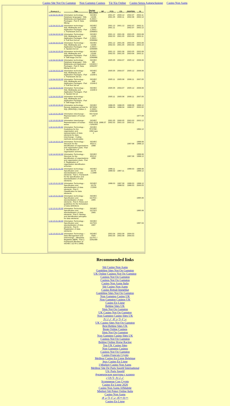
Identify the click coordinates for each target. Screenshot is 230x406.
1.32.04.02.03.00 (56, 43)
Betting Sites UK (115, 306)
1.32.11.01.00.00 (56, 127)
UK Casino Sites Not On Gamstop (115, 322)
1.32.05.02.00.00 (56, 105)
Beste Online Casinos (115, 329)
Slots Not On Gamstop (115, 309)
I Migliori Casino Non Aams (115, 364)
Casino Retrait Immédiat (115, 289)
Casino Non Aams (177, 2)
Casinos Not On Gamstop (115, 276)
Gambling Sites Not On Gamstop (115, 270)
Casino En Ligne (115, 302)
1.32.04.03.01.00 (56, 71)
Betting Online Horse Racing (115, 342)
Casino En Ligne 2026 (115, 384)
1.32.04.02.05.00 (56, 51)
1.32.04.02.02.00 (56, 34)
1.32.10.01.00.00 (56, 114)
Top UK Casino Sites (115, 345)
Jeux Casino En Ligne (115, 361)
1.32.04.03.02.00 (56, 79)
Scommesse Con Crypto (115, 381)
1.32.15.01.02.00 (56, 183)
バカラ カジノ (115, 377)
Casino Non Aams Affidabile (115, 387)
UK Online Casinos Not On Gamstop (115, 273)
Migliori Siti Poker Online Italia (115, 391)
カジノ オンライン (115, 319)
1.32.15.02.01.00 (56, 234)
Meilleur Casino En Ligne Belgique (115, 358)
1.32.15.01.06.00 (56, 221)
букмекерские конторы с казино (115, 374)
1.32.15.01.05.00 (56, 208)
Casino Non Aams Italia (115, 283)
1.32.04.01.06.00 (56, 15)
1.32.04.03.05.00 (56, 97)
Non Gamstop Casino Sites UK (115, 315)
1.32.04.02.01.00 (56, 26)
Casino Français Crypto (115, 355)
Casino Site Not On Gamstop (59, 2)
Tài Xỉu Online (117, 2)
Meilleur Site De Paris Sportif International (115, 368)
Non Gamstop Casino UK (115, 296)
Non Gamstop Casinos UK (115, 299)
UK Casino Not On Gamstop (115, 312)
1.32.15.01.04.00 (56, 196)
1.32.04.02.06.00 (56, 60)
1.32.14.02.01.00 (56, 142)
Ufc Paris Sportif (115, 371)
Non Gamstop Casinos (92, 2)
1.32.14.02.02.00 (56, 154)
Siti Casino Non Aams (115, 267)
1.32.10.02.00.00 (56, 120)
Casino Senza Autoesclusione (146, 2)
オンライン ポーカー (115, 397)
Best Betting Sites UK (115, 325)
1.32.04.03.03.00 (56, 88)
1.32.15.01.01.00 (56, 169)
